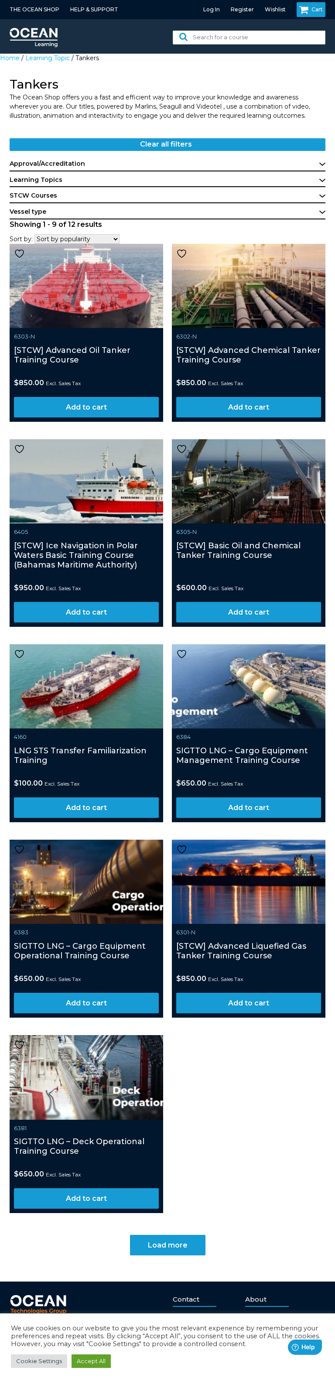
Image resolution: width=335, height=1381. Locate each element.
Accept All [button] (91, 1360)
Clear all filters (166, 144)
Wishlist (275, 9)
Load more (168, 1245)
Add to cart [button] (86, 407)
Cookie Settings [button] (39, 1360)
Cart (317, 9)
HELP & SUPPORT (94, 9)
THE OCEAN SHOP (34, 9)
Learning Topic (47, 58)
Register (242, 9)
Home (10, 58)
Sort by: (21, 239)
